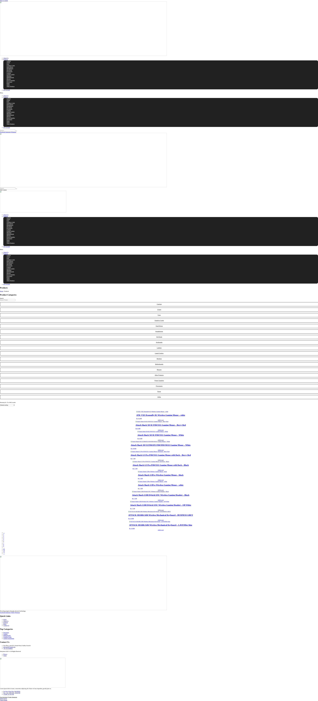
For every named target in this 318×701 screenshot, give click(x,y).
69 (4, 549)
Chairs (8, 62)
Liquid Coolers (10, 74)
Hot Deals (9, 70)
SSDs (8, 85)
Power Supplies (11, 80)
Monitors (9, 76)
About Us (5, 58)
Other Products (10, 86)
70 (4, 550)
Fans (8, 64)
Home (1, 291)
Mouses (9, 79)
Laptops (9, 73)
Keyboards (9, 71)
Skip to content (4, 0)
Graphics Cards (11, 65)
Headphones (10, 68)
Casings (9, 61)
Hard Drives (10, 67)
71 (4, 552)
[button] (159, 93)
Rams (8, 83)
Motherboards (10, 77)
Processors (9, 82)
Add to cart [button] (161, 420)
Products (5, 59)
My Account (6, 90)
